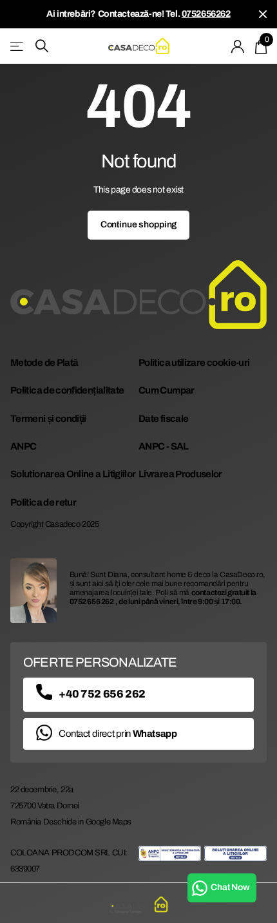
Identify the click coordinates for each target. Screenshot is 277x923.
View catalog (17, 46)
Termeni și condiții (48, 419)
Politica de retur (43, 502)
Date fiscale (163, 419)
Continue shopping (138, 224)
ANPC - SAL (163, 446)
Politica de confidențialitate (67, 390)
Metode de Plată (44, 362)
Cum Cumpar (166, 390)
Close (263, 14)
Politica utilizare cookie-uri (193, 362)
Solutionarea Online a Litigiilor (73, 474)
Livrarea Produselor (180, 474)
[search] (41, 46)
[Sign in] (238, 46)
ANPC (23, 446)
